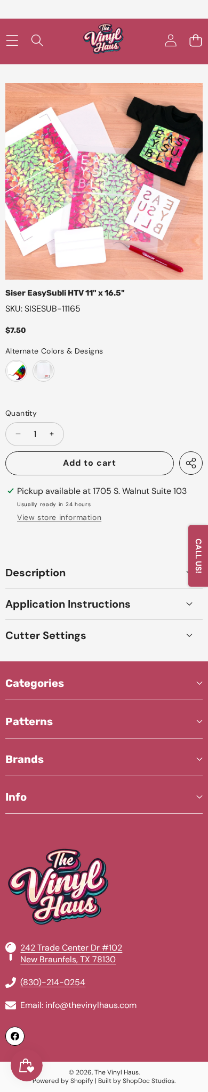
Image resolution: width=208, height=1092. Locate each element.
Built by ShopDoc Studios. (136, 1081)
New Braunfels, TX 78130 (68, 959)
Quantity (21, 413)
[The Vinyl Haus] (103, 40)
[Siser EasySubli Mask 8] (43, 371)
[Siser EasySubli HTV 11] (16, 371)
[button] (195, 41)
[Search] (37, 41)
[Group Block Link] (104, 861)
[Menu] (12, 41)
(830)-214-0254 (52, 982)
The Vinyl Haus (116, 1072)
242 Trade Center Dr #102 (71, 947)
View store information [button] (59, 517)
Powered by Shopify (63, 1081)
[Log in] (170, 41)
